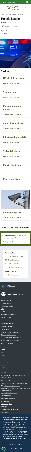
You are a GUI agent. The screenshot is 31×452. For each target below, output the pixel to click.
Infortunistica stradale (14, 137)
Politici (3, 312)
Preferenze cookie (9, 436)
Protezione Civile (11, 179)
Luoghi (3, 365)
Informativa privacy (6, 404)
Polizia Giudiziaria (12, 165)
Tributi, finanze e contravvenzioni (11, 338)
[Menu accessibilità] (3, 449)
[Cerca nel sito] (26, 8)
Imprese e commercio (7, 343)
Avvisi (3, 355)
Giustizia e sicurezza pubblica (9, 332)
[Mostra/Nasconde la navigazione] (3, 8)
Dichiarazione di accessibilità (9, 409)
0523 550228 (7, 380)
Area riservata (5, 412)
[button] (10, 2)
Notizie (3, 353)
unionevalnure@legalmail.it (12, 386)
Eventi (3, 368)
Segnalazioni (9, 92)
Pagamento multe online (12, 107)
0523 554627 (7, 378)
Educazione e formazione (8, 335)
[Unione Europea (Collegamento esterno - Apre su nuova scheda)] (15, 286)
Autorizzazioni (5, 329)
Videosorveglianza (12, 212)
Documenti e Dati (6, 317)
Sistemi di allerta (11, 151)
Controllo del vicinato (14, 123)
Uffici (2, 309)
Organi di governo (6, 303)
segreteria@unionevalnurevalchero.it (16, 383)
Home (2, 14)
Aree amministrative (7, 306)
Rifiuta (16, 445)
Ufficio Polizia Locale (13, 78)
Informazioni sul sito (11, 14)
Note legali (4, 407)
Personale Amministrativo (8, 314)
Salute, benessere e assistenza (10, 340)
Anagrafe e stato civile (7, 327)
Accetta (16, 448)
